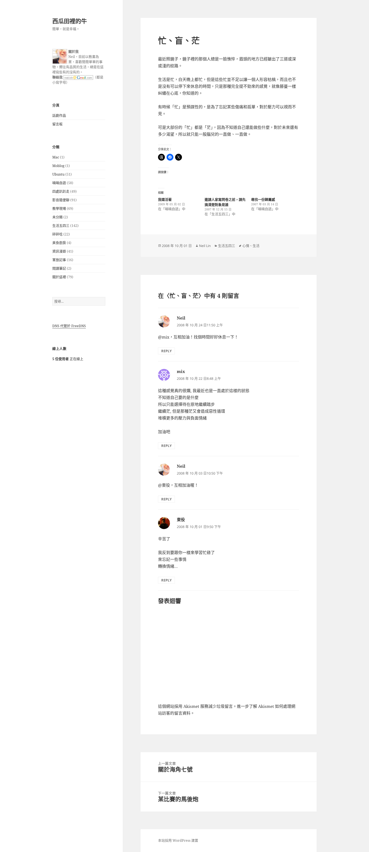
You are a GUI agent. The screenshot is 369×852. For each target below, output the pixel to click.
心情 (245, 245)
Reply (166, 351)
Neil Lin (205, 245)
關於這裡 (59, 277)
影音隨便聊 (60, 200)
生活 (256, 245)
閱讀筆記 (59, 268)
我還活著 (165, 199)
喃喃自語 (59, 182)
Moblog (58, 165)
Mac (55, 157)
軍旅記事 (59, 259)
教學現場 (59, 208)
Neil (181, 318)
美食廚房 (59, 242)
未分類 (57, 217)
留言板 (57, 124)
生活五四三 (60, 225)
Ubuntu (58, 174)
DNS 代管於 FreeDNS (69, 326)
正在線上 (67, 358)
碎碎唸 (57, 234)
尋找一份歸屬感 (263, 199)
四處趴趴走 (60, 191)
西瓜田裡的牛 (69, 21)
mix (181, 371)
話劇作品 (59, 115)
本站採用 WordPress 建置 (178, 840)
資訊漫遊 (59, 251)
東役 (181, 519)
